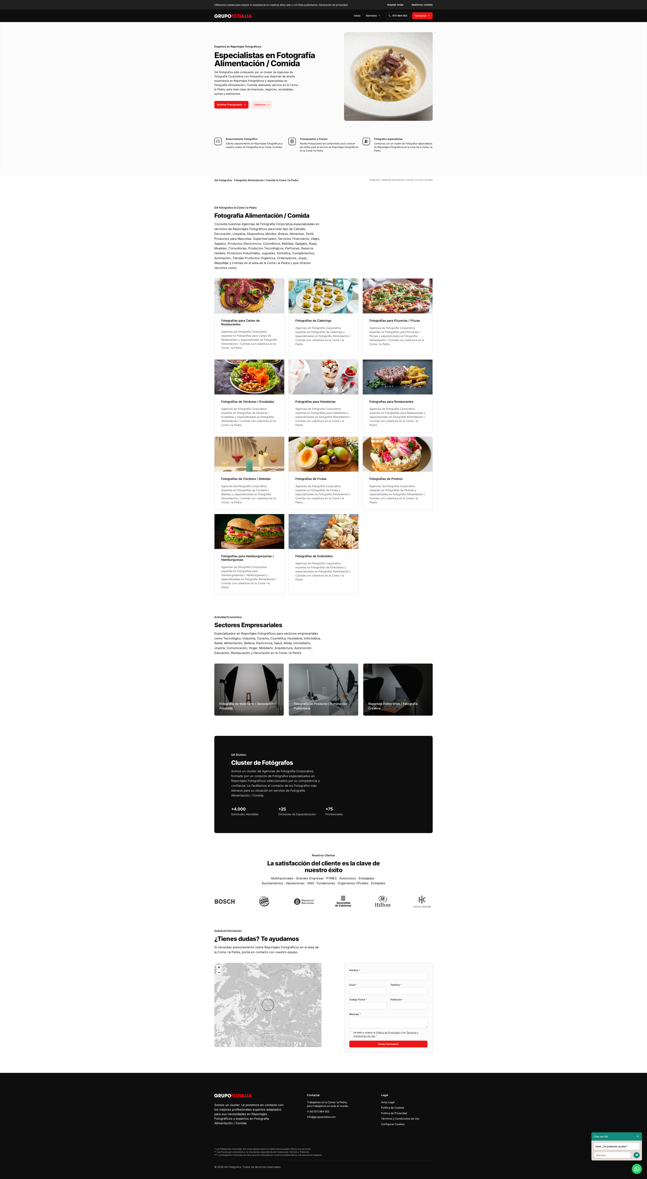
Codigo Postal (358, 999)
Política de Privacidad (388, 1032)
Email (353, 984)
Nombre (354, 970)
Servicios (371, 15)
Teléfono (396, 984)
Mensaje (355, 1014)
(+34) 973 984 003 (318, 1111)
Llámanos (259, 104)
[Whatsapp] (637, 1169)
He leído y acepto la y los (385, 1034)
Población (396, 999)
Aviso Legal (388, 1102)
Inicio (357, 15)
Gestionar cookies (422, 4)
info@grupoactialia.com (321, 1117)
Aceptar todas (395, 4)
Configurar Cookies (393, 1124)
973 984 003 (399, 15)
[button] (268, 1005)
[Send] (637, 1155)
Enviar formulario (388, 1044)
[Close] (638, 1136)
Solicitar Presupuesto (229, 104)
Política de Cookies (392, 1107)
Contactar (420, 15)
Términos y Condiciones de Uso (400, 1118)
